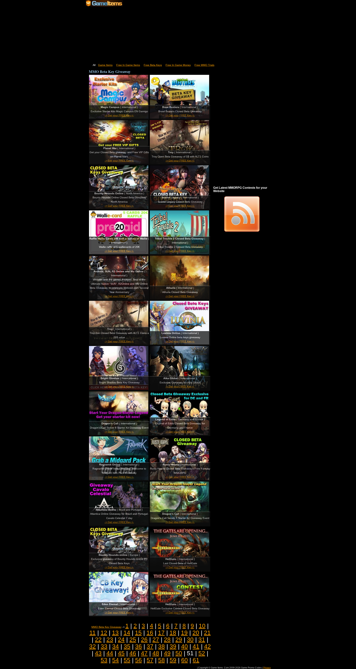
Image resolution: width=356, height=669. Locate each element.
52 (201, 653)
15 (138, 632)
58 (161, 660)
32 (92, 646)
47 (144, 653)
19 (184, 632)
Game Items (105, 65)
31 (201, 639)
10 (202, 626)
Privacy (267, 667)
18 (172, 632)
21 (207, 632)
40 (184, 646)
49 (167, 653)
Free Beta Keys (153, 65)
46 (132, 653)
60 (184, 660)
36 (138, 646)
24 (121, 639)
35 (127, 646)
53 (104, 660)
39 (173, 646)
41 (196, 646)
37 (150, 646)
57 (150, 660)
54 (115, 660)
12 (103, 632)
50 (178, 653)
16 (149, 632)
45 (121, 653)
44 (109, 653)
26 (144, 639)
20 (195, 632)
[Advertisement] (178, 33)
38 (161, 646)
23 (109, 639)
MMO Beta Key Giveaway (106, 627)
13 (115, 632)
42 (207, 646)
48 (155, 653)
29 (178, 639)
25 (132, 639)
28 (167, 639)
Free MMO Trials (204, 65)
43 (98, 653)
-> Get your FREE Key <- (119, 115)
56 (138, 660)
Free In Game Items (128, 65)
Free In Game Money (178, 65)
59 (173, 660)
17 (161, 632)
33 (104, 646)
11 (92, 632)
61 (196, 660)
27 (155, 639)
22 (98, 639)
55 (127, 660)
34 (115, 646)
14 (126, 632)
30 (190, 639)
